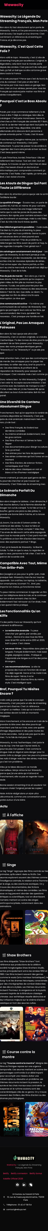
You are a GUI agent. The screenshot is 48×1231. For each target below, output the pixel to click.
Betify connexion (19, 1173)
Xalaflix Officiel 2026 (13, 1178)
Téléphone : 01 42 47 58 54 (19, 1204)
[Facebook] (17, 1184)
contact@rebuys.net (16, 1209)
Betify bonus (36, 1173)
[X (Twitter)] (30, 1184)
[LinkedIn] (24, 1184)
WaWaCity (11, 1165)
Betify (6, 1173)
